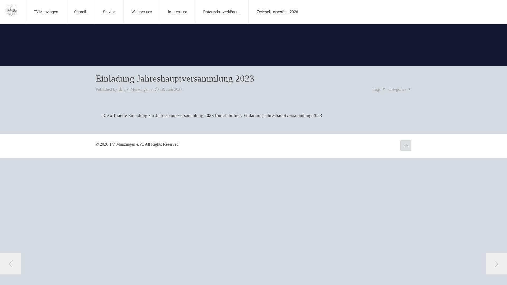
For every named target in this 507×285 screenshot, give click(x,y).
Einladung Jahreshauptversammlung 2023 (282, 115)
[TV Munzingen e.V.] (11, 10)
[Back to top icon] (405, 145)
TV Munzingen (136, 89)
